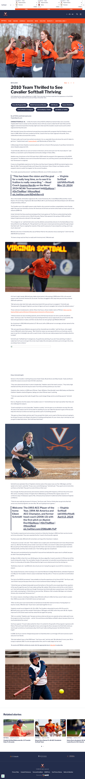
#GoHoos (49, 188)
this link (52, 645)
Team (9, 21)
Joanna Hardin (32, 141)
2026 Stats (30, 21)
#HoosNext (34, 191)
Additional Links (60, 21)
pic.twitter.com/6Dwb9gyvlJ (28, 194)
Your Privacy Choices (57, 772)
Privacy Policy (15, 772)
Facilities (42, 21)
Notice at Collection (68, 772)
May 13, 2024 (65, 185)
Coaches (15, 21)
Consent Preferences (26, 772)
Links (26, 9)
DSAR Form (47, 772)
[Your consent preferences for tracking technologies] (2, 776)
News (36, 21)
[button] (83, 5)
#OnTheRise (19, 191)
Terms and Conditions (38, 772)
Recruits (49, 21)
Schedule (22, 21)
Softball (6, 737)
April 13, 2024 (65, 516)
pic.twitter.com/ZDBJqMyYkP (40, 529)
